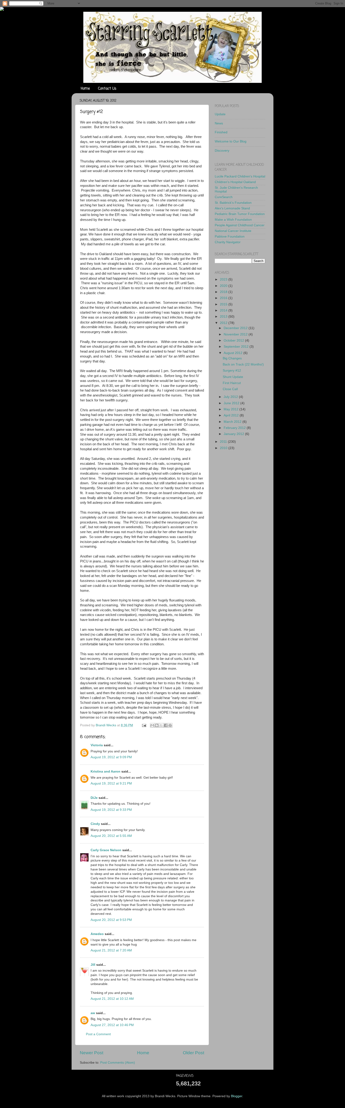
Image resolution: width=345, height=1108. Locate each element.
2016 (224, 298)
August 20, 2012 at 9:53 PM (111, 920)
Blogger (236, 1096)
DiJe (94, 798)
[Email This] (152, 725)
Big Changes (232, 358)
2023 (224, 279)
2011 (224, 441)
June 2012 (232, 403)
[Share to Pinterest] (170, 725)
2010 (224, 448)
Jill (93, 964)
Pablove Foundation (230, 236)
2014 (224, 310)
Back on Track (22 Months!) (243, 364)
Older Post (193, 1052)
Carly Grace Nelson (106, 850)
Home (85, 88)
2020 (224, 286)
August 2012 (233, 353)
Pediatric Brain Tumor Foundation (240, 214)
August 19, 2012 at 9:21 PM (111, 783)
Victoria (97, 745)
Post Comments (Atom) (117, 1062)
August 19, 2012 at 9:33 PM (111, 810)
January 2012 (234, 434)
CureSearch (224, 197)
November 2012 (236, 334)
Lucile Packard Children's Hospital (240, 176)
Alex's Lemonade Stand (232, 208)
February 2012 (235, 428)
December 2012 (236, 328)
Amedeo (97, 934)
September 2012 (236, 346)
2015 (224, 304)
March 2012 (233, 421)
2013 (224, 316)
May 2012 (231, 409)
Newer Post (91, 1052)
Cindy (95, 824)
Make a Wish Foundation (233, 219)
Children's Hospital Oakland (235, 182)
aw (93, 1013)
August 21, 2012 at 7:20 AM (111, 950)
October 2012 (234, 340)
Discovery (222, 150)
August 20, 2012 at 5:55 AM (111, 836)
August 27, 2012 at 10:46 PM (112, 1025)
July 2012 (231, 397)
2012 (224, 323)
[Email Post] (143, 725)
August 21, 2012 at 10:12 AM (112, 998)
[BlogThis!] (156, 725)
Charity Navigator (228, 242)
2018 (224, 292)
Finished (221, 132)
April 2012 (232, 415)
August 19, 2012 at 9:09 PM (111, 757)
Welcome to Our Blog (230, 141)
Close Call (230, 389)
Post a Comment (98, 1034)
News (219, 123)
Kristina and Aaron (105, 771)
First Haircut (232, 383)
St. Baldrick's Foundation (233, 202)
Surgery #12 (232, 370)
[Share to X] (161, 725)
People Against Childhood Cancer (239, 225)
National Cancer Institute (233, 231)
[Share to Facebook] (165, 725)
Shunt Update (233, 377)
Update (220, 114)
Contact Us (107, 88)
